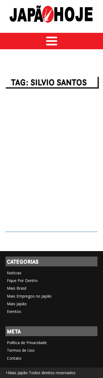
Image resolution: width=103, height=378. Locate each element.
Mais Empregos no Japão (29, 296)
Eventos (14, 311)
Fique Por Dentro (22, 280)
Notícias (14, 272)
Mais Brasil (16, 288)
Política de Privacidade (27, 342)
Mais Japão (17, 303)
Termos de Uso (21, 350)
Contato (14, 358)
